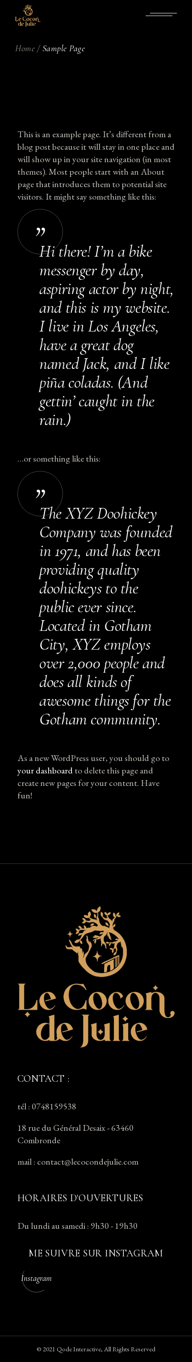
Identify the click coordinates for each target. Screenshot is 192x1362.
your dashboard (45, 770)
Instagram (36, 1278)
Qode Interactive (79, 1349)
